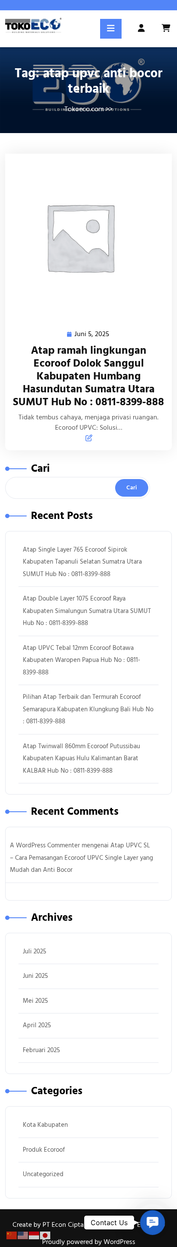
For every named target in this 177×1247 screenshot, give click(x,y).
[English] (23, 1235)
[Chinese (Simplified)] (12, 1235)
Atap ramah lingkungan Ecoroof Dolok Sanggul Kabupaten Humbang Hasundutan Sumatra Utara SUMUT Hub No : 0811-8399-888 (88, 376)
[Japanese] (45, 1235)
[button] (152, 1223)
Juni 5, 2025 (92, 334)
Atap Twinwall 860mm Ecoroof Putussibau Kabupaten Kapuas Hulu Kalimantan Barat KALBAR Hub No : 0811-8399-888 (81, 758)
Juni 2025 (35, 975)
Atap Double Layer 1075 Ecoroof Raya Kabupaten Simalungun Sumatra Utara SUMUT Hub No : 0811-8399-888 (87, 611)
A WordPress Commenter (45, 845)
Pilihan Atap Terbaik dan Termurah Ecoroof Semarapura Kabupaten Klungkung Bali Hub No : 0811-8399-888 (88, 709)
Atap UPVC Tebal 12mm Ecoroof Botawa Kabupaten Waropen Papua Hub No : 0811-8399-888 (81, 660)
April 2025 (37, 1025)
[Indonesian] (34, 1235)
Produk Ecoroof (44, 1149)
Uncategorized (43, 1174)
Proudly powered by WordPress (88, 1242)
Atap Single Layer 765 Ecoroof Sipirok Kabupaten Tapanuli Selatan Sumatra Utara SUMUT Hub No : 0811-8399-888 (82, 562)
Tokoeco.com (84, 109)
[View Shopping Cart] (167, 28)
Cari (40, 468)
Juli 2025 (34, 951)
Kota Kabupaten (45, 1124)
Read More (85, 237)
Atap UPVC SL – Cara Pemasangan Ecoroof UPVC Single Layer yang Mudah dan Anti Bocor (81, 857)
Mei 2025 (35, 1000)
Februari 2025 (41, 1050)
